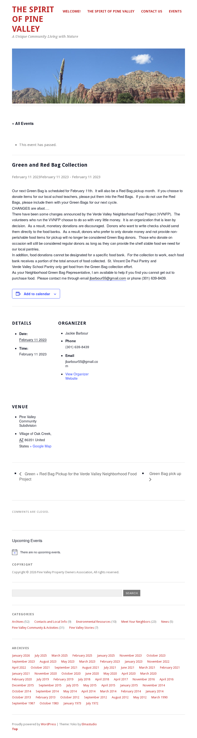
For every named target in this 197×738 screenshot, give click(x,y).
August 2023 (48, 661)
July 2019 (43, 679)
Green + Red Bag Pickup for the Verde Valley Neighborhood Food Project (78, 476)
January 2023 (133, 661)
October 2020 (71, 673)
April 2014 (88, 691)
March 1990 (159, 697)
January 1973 (72, 703)
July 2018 (84, 679)
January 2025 (106, 655)
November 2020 (46, 673)
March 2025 (60, 655)
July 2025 (41, 655)
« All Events (23, 123)
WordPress (48, 724)
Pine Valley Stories (81, 627)
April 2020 (128, 673)
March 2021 (147, 667)
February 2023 (110, 661)
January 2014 (154, 691)
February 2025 (82, 655)
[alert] (98, 552)
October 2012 (69, 697)
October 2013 (21, 697)
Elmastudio (89, 724)
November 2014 (154, 685)
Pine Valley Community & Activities (35, 627)
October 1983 (49, 703)
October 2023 (156, 655)
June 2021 (127, 667)
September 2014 (47, 691)
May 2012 (140, 697)
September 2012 (95, 697)
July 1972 (92, 703)
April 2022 (19, 667)
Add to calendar (37, 293)
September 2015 (50, 685)
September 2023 (23, 661)
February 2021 (170, 667)
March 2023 (87, 661)
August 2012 (120, 697)
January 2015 (129, 685)
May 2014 (70, 691)
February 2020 (22, 679)
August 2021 (90, 667)
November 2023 (131, 655)
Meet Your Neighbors (135, 621)
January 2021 (21, 673)
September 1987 (23, 703)
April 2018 (102, 679)
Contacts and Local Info (50, 621)
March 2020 (148, 673)
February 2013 (45, 697)
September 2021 (66, 667)
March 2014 (108, 691)
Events (175, 11)
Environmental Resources (93, 621)
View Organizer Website (77, 376)
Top (15, 729)
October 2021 (40, 667)
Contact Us (151, 11)
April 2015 (108, 685)
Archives (18, 621)
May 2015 (90, 685)
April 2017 (121, 679)
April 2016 (166, 679)
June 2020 (92, 673)
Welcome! (71, 11)
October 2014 (21, 691)
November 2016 (144, 679)
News (165, 621)
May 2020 (110, 673)
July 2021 (110, 667)
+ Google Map (40, 446)
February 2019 (63, 679)
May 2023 (67, 661)
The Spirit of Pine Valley (110, 11)
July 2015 (72, 685)
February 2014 (131, 691)
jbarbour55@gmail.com (108, 278)
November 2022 (158, 661)
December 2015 (23, 685)
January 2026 (21, 655)
